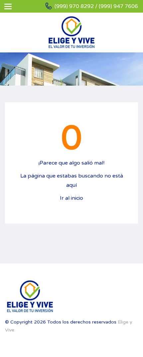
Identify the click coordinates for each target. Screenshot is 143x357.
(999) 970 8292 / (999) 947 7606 (96, 6)
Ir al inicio (71, 198)
